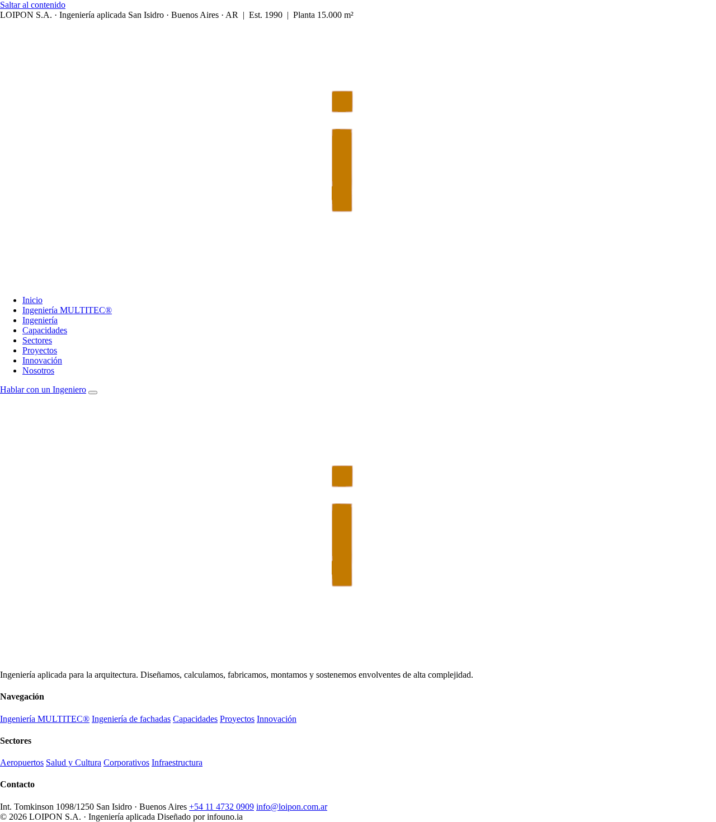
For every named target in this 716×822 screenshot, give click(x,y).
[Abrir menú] (92, 392)
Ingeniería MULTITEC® (67, 310)
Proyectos (39, 350)
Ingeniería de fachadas (131, 719)
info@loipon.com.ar (291, 806)
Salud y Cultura (73, 762)
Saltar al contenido (32, 5)
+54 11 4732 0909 (221, 806)
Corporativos (126, 762)
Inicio (32, 300)
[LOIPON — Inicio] (304, 281)
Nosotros (38, 370)
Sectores (37, 340)
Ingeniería (40, 320)
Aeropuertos (22, 762)
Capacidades (44, 330)
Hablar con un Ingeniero (43, 389)
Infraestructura (177, 762)
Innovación (42, 360)
